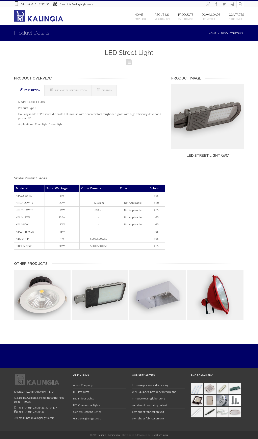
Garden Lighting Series (87, 418)
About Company (83, 385)
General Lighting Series (87, 412)
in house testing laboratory (148, 398)
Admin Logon (232, 4)
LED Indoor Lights (83, 398)
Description (32, 90)
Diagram (107, 90)
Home (212, 33)
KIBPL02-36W (23, 246)
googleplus (208, 4)
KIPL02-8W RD (24, 196)
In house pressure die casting (150, 385)
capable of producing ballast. (149, 405)
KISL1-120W (23, 217)
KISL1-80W (22, 224)
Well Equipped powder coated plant (154, 392)
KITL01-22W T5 (24, 203)
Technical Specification (71, 90)
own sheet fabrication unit (148, 412)
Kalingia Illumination (109, 434)
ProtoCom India (159, 434)
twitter (224, 4)
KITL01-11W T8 (24, 210)
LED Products (81, 392)
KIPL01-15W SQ (25, 231)
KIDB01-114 (22, 238)
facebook (216, 4)
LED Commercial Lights (86, 405)
